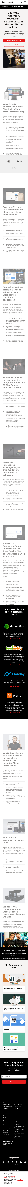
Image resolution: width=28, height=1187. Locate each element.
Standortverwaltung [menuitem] (17, 6)
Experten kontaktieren (14, 40)
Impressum (14, 1169)
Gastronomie (6, 1101)
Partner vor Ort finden (19, 1103)
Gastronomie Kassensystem (6, 1103)
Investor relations (7, 1128)
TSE (4, 1112)
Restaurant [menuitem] (5, 6)
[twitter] (8, 1162)
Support (16, 1121)
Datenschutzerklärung (14, 1170)
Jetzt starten (14, 1082)
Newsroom (5, 1130)
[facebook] (3, 1162)
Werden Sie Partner (18, 1105)
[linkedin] (21, 1162)
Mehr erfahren (14, 639)
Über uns (5, 1121)
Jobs (4, 1127)
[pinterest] (16, 1162)
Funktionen (5, 1108)
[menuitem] (5, 7)
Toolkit (16, 1108)
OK (20, 1179)
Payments (5, 1114)
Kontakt (5, 1123)
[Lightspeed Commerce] (7, 2)
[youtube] (25, 1162)
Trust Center (6, 1134)
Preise (4, 1110)
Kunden (5, 1116)
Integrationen (17, 1106)
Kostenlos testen (14, 45)
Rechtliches (5, 1117)
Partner (16, 1101)
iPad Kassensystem (7, 1106)
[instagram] (12, 1162)
